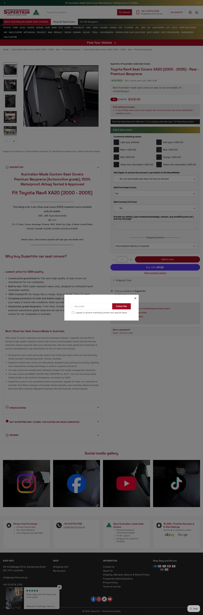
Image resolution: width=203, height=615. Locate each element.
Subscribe (121, 306)
